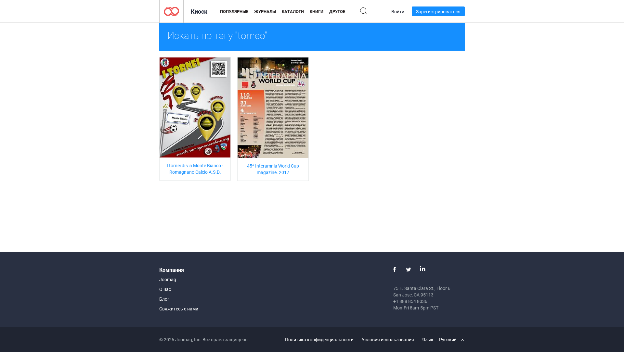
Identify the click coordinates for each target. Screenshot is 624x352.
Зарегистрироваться (438, 11)
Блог (164, 299)
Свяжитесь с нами (178, 309)
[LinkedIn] (422, 269)
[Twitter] (408, 269)
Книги (316, 11)
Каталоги (293, 11)
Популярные (234, 11)
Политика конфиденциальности (319, 339)
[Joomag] (171, 11)
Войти (397, 11)
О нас (165, 289)
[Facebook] (394, 269)
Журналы (265, 11)
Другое (337, 11)
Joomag (167, 279)
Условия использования (388, 339)
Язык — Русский (440, 339)
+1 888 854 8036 (410, 301)
